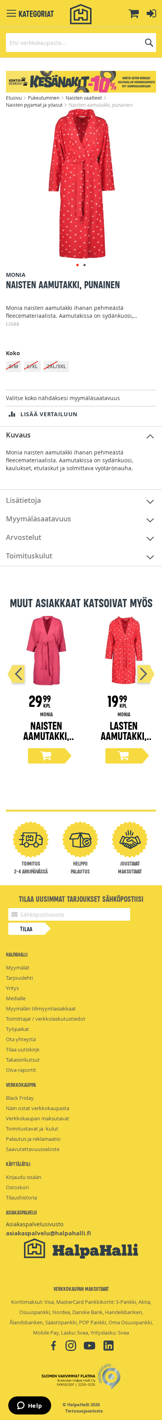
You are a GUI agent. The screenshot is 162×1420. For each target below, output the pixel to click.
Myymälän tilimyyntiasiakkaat (41, 1008)
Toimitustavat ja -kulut (32, 1128)
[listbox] (81, 367)
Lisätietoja (23, 500)
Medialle (16, 998)
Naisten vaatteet (84, 98)
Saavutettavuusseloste (32, 1149)
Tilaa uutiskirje (22, 1049)
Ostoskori (17, 1187)
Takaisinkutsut (23, 1059)
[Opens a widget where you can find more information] (29, 1406)
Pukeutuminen (44, 98)
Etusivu (14, 98)
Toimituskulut (29, 555)
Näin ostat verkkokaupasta (37, 1108)
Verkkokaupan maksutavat (37, 1118)
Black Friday (20, 1097)
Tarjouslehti (19, 977)
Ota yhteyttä (21, 1039)
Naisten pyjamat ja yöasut (35, 105)
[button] (77, 265)
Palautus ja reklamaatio (33, 1138)
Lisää (12, 323)
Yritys (12, 988)
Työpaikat (17, 1029)
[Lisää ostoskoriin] (46, 756)
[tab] (81, 435)
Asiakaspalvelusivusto (34, 1224)
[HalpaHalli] (81, 14)
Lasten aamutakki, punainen (124, 735)
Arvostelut (23, 537)
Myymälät (17, 967)
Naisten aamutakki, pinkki (46, 735)
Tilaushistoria (21, 1197)
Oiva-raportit (21, 1069)
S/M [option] (13, 366)
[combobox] (81, 42)
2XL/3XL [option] (56, 366)
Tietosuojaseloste (84, 1411)
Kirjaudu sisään (23, 1177)
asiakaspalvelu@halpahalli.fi (48, 1233)
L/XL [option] (32, 366)
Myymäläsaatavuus (38, 518)
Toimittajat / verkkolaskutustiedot (45, 1018)
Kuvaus (18, 434)
